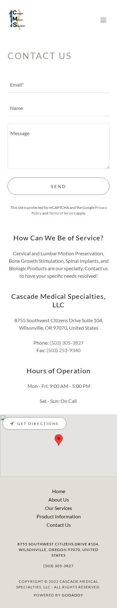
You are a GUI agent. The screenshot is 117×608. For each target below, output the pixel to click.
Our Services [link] (58, 508)
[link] (17, 19)
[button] (103, 20)
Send (58, 186)
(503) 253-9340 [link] (63, 350)
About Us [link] (58, 499)
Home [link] (58, 491)
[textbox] (58, 85)
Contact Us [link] (58, 525)
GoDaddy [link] (72, 595)
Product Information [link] (59, 516)
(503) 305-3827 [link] (67, 343)
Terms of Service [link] (62, 213)
